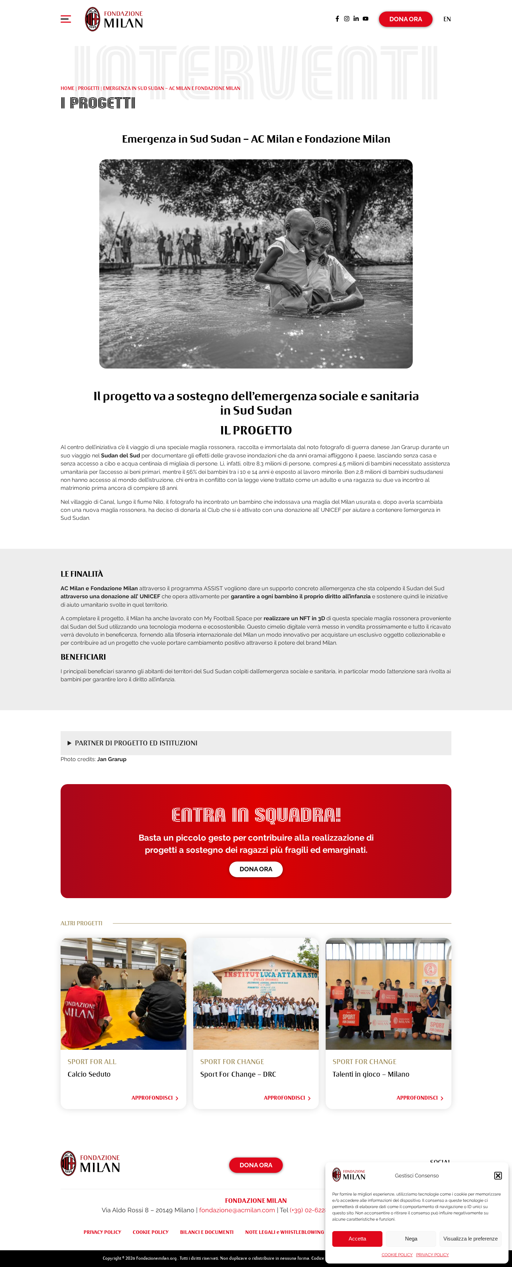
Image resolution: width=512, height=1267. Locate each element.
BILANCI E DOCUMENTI (207, 1232)
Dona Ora (405, 19)
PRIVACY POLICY (432, 1254)
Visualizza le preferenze (470, 1239)
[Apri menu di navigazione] (66, 20)
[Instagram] (347, 19)
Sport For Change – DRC (238, 1074)
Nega (411, 1239)
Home (67, 88)
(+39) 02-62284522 (316, 1210)
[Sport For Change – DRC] (256, 994)
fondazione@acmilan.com (237, 1210)
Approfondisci (152, 1098)
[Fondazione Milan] (113, 19)
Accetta (357, 1239)
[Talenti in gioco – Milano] (388, 994)
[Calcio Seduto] (123, 994)
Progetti (88, 88)
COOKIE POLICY (397, 1254)
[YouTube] (366, 19)
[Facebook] (337, 19)
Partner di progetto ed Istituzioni (136, 743)
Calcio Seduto (89, 1074)
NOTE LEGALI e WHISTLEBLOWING (284, 1232)
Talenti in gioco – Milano (371, 1074)
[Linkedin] (356, 19)
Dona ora (256, 869)
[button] (498, 1175)
